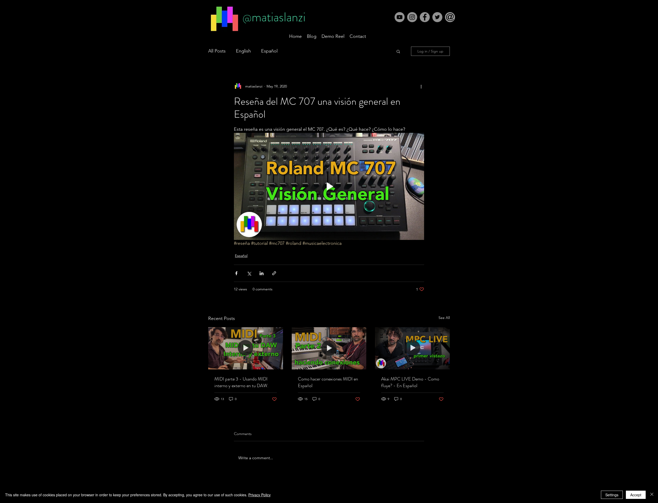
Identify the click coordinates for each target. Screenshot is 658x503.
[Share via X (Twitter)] (248, 273)
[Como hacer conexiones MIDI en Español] (329, 348)
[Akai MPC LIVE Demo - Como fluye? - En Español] (412, 348)
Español (269, 51)
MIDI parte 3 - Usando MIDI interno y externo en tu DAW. (241, 382)
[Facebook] (425, 17)
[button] (450, 17)
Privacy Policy (259, 494)
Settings (611, 494)
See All (444, 317)
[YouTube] (400, 17)
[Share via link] (274, 273)
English (243, 51)
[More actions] (421, 86)
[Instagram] (412, 17)
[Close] (652, 495)
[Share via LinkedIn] (261, 273)
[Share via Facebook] (236, 273)
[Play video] (329, 186)
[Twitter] (437, 17)
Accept (635, 494)
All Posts (217, 51)
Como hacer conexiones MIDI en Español (328, 382)
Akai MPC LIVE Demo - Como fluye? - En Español (410, 382)
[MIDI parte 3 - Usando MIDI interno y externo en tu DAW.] (245, 348)
